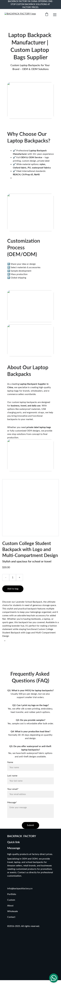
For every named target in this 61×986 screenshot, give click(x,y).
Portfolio (11, 894)
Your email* (13, 789)
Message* (12, 802)
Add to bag (12, 589)
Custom (11, 900)
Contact (11, 917)
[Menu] (54, 14)
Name (10, 762)
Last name (12, 776)
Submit (30, 825)
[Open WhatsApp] (53, 978)
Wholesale (12, 911)
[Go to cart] (47, 14)
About (10, 905)
